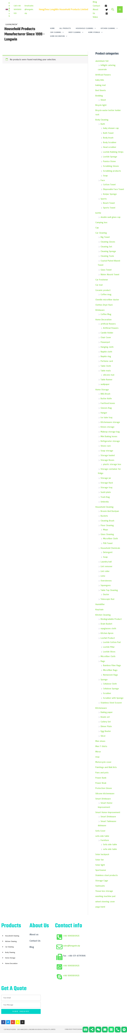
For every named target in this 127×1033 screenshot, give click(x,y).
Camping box (101, 222)
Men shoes (100, 741)
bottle (98, 213)
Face (103, 180)
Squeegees (106, 585)
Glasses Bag (106, 408)
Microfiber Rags (110, 670)
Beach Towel (109, 203)
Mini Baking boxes (109, 436)
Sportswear (100, 870)
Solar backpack (102, 854)
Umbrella (105, 501)
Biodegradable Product (111, 619)
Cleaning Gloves (108, 241)
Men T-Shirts (101, 746)
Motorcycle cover (103, 762)
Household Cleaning (104, 507)
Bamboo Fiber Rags (112, 665)
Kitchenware (101, 708)
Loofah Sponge (110, 156)
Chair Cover (106, 337)
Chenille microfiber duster (107, 299)
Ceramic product (103, 290)
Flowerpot (105, 342)
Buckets (104, 515)
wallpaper (105, 384)
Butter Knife (106, 398)
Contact (96, 5)
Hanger (104, 412)
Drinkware (100, 310)
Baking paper (107, 712)
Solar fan (99, 859)
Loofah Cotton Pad (112, 642)
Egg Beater (106, 731)
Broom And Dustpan (110, 511)
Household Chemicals (110, 548)
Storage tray (106, 487)
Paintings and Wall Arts (106, 767)
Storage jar (106, 478)
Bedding (99, 95)
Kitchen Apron (107, 633)
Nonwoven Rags (110, 674)
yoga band (100, 906)
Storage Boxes (107, 460)
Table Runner (106, 379)
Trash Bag (105, 497)
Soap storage (107, 450)
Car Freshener (101, 279)
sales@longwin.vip (29, 9)
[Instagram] (107, 13)
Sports (104, 198)
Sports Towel (109, 207)
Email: (27, 5)
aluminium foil (101, 61)
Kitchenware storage (110, 422)
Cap (97, 227)
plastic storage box (112, 464)
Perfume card (107, 361)
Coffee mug (106, 294)
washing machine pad (105, 896)
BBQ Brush (105, 393)
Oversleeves (106, 580)
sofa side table (102, 836)
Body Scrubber (109, 142)
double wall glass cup (110, 217)
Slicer (103, 736)
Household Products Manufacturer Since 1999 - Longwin (24, 34)
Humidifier (100, 604)
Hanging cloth (107, 347)
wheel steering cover (105, 901)
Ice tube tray (106, 417)
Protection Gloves (103, 788)
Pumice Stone (109, 161)
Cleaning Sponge (108, 251)
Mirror (98, 751)
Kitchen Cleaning (103, 614)
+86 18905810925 (71, 935)
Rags (103, 661)
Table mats (106, 370)
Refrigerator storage (110, 441)
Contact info (68, 925)
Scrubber (107, 693)
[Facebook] (106, 6)
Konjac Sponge (110, 194)
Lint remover (106, 566)
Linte (103, 576)
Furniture (105, 840)
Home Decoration (103, 319)
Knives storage (107, 426)
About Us (95, 11)
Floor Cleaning (107, 525)
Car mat (99, 284)
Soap (105, 175)
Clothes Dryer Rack (104, 304)
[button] (8, 9)
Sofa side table (110, 844)
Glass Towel (106, 269)
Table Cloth (106, 366)
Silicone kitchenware (104, 793)
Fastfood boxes (108, 403)
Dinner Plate (106, 726)
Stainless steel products (106, 875)
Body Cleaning (101, 119)
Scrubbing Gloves (111, 166)
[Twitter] (107, 10)
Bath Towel (108, 133)
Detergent (107, 552)
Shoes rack (106, 445)
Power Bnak (100, 783)
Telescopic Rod (107, 599)
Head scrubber (109, 147)
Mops (105, 529)
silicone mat (108, 374)
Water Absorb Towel (110, 274)
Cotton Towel (109, 184)
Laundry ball (106, 561)
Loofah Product (108, 638)
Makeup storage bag (110, 431)
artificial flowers (108, 323)
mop (97, 756)
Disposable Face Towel (113, 189)
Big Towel (105, 237)
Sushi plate (106, 492)
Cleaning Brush (107, 520)
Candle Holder (107, 332)
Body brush (108, 137)
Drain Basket (106, 623)
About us (34, 934)
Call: (15, 5)
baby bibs (99, 80)
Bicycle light (101, 105)
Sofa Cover (100, 830)
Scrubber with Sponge (113, 698)
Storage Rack (107, 482)
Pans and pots (102, 772)
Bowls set (105, 717)
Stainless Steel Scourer (111, 702)
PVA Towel (107, 543)
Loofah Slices (109, 651)
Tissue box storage (104, 891)
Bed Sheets (100, 90)
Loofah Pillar (109, 647)
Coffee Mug (106, 314)
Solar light (100, 864)
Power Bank (100, 777)
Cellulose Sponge (111, 688)
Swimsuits (100, 885)
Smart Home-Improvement (107, 812)
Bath (103, 124)
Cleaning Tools (107, 256)
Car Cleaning (101, 232)
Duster (106, 594)
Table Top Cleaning (109, 590)
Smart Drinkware (103, 798)
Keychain (99, 609)
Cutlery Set (106, 721)
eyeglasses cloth (108, 628)
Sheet (103, 100)
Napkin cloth (106, 351)
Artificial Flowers (103, 74)
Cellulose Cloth (110, 683)
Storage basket (108, 455)
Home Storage (102, 389)
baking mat (100, 85)
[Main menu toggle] (120, 9)
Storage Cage (101, 880)
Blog (95, 1)
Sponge (104, 679)
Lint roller (105, 571)
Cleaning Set (106, 246)
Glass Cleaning (107, 534)
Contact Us (35, 940)
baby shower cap (111, 128)
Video (95, 17)
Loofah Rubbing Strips (113, 152)
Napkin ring (106, 356)
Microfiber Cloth (110, 538)
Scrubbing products (112, 171)
